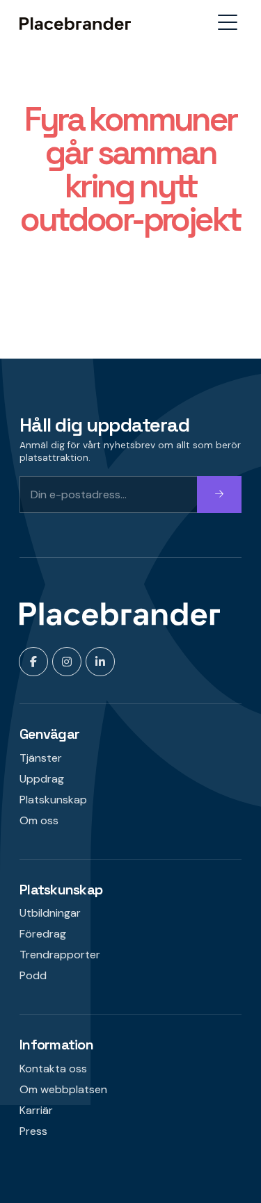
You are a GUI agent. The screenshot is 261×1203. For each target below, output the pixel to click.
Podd (33, 975)
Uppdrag (41, 778)
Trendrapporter (59, 954)
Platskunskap (53, 799)
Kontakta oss (53, 1068)
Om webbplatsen (63, 1089)
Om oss (38, 820)
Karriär (36, 1110)
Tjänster (40, 758)
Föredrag (42, 933)
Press (33, 1131)
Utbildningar (50, 913)
